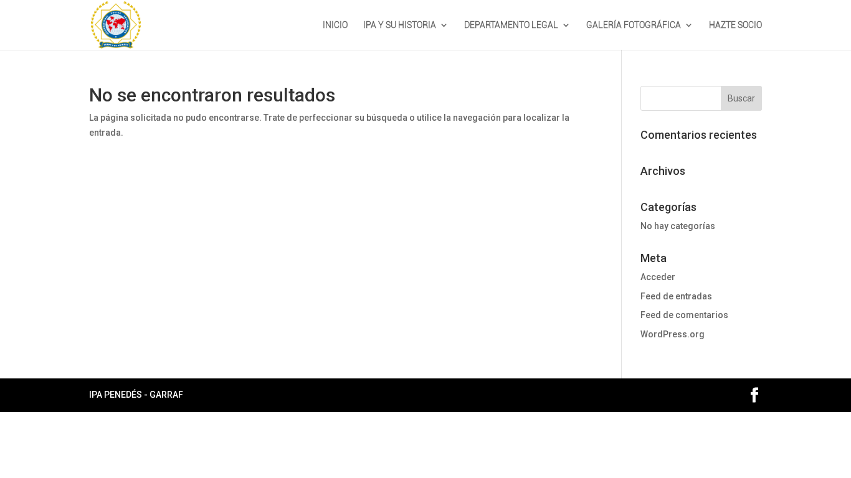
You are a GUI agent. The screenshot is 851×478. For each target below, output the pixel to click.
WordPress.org (672, 334)
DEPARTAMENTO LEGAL (511, 25)
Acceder (657, 277)
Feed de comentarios (684, 315)
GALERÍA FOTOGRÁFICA (633, 25)
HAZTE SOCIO (735, 25)
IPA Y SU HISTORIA (399, 25)
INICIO (335, 25)
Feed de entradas (676, 296)
